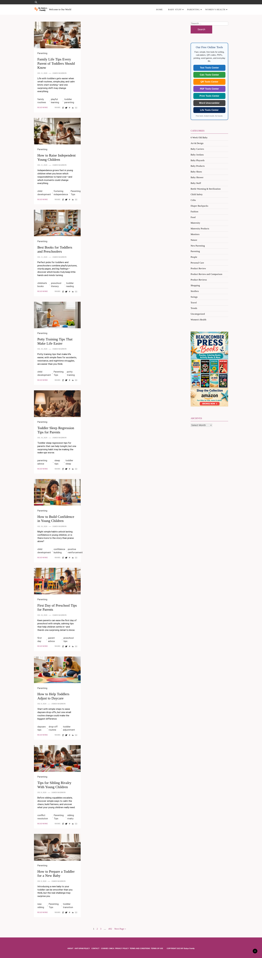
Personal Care (197, 262)
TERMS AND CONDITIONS (140, 948)
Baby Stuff (175, 9)
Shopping (195, 285)
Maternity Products (200, 228)
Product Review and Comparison (206, 274)
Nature (194, 240)
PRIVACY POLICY (122, 948)
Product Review (198, 268)
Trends (194, 308)
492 (110, 929)
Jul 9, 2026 (41, 704)
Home (159, 9)
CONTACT (95, 948)
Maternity (195, 223)
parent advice (51, 640)
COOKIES (104, 948)
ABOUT (70, 948)
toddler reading (70, 285)
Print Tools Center (209, 96)
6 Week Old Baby (199, 137)
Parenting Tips (76, 193)
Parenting (193, 9)
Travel (194, 302)
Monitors (195, 234)
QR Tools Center (209, 81)
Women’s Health (215, 9)
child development (44, 193)
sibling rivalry (70, 817)
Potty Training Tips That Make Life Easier (54, 341)
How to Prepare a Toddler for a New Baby (56, 874)
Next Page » (120, 929)
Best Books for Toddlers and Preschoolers (54, 249)
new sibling (40, 906)
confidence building (59, 551)
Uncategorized (198, 314)
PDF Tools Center (209, 89)
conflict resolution (42, 817)
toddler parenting (69, 101)
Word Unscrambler (209, 103)
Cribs (193, 200)
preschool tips (68, 640)
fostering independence (61, 193)
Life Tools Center (209, 110)
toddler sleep (69, 462)
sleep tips (57, 462)
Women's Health (198, 319)
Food (193, 217)
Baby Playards (198, 160)
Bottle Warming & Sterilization (206, 189)
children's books (42, 285)
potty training (71, 373)
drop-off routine (53, 728)
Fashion (194, 211)
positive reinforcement (75, 551)
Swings (194, 297)
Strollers (195, 291)
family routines (41, 101)
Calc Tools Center (209, 74)
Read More (42, 107)
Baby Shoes (196, 171)
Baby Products (198, 166)
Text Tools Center (209, 67)
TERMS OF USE (157, 948)
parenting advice (42, 462)
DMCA (111, 948)
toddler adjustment (69, 728)
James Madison (59, 73)
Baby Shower (197, 177)
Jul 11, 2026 (42, 73)
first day (39, 640)
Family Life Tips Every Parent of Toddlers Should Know (56, 63)
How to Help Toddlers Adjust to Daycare (53, 696)
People (194, 257)
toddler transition (68, 906)
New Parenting (198, 245)
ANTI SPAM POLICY (82, 948)
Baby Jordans (197, 154)
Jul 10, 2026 (42, 349)
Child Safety (197, 194)
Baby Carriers (197, 149)
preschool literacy (56, 285)
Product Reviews (199, 279)
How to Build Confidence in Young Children (55, 519)
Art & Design (197, 143)
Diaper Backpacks (199, 206)
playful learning (55, 101)
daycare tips (41, 728)
